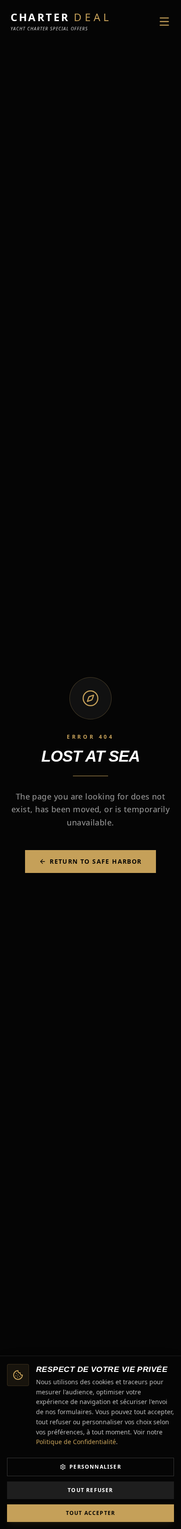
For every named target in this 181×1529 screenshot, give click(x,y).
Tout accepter (91, 1513)
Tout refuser (90, 1490)
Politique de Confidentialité (76, 1441)
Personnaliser (95, 1466)
